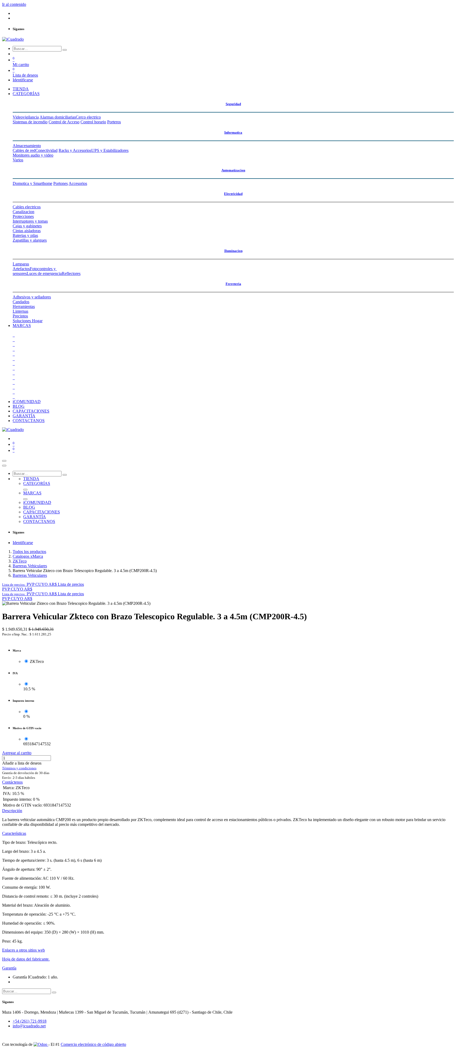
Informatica (233, 132)
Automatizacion (233, 170)
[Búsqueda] (65, 50)
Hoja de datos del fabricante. (26, 959)
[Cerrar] (4, 465)
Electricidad (233, 194)
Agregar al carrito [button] (16, 753)
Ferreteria (233, 284)
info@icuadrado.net (29, 1026)
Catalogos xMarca (28, 556)
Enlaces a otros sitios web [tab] (23, 950)
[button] (43, 584)
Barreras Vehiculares (30, 566)
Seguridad (233, 104)
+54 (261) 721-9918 (29, 1021)
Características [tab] (14, 833)
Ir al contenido (14, 4)
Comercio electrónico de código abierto (93, 1044)
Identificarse (23, 80)
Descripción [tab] (12, 810)
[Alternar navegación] (4, 461)
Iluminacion (233, 251)
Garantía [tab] (9, 968)
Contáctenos (12, 782)
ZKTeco (20, 561)
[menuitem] (21, 89)
